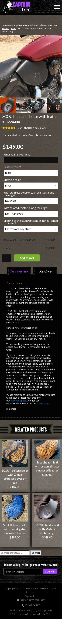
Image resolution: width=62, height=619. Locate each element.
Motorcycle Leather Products (23, 25)
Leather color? (13, 167)
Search (36, 552)
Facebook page (18, 400)
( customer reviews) (31, 128)
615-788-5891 (32, 605)
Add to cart (27, 258)
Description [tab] (19, 271)
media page (43, 403)
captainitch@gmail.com (33, 599)
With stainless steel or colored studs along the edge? (29, 193)
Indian (42, 25)
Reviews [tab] (45, 271)
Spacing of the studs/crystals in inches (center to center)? (31, 222)
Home (5, 25)
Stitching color (13, 180)
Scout (13, 28)
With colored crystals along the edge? (26, 208)
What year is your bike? (19, 154)
